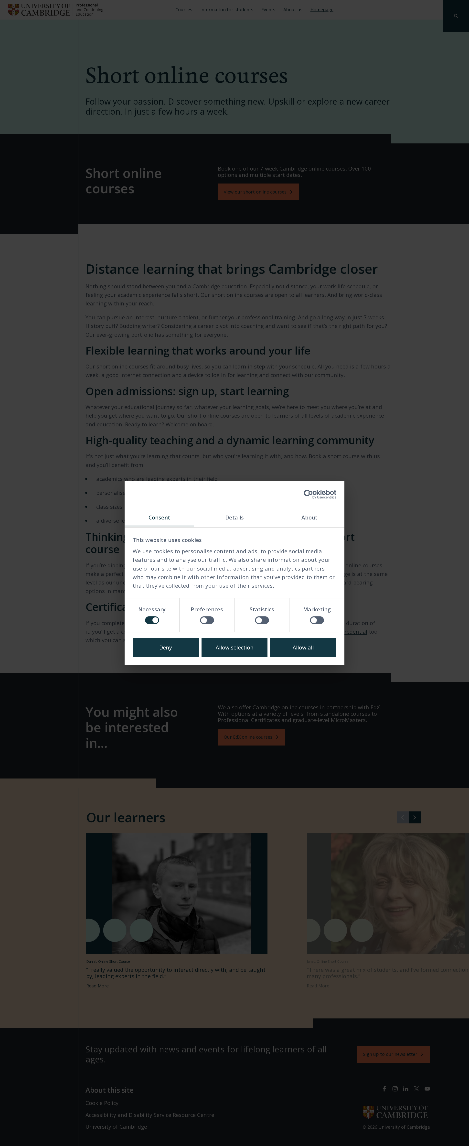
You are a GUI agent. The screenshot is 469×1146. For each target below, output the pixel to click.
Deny (165, 647)
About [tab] (309, 517)
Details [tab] (234, 517)
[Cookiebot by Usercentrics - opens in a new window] (315, 494)
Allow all (303, 647)
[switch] (207, 620)
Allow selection (235, 647)
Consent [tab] (160, 517)
